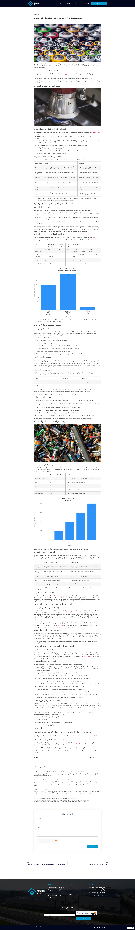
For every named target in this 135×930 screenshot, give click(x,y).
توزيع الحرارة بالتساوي (62, 73)
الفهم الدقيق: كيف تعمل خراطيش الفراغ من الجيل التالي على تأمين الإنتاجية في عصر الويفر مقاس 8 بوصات (59, 771)
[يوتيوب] (95, 927)
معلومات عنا (67, 3)
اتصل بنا (87, 3)
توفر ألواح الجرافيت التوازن (59, 595)
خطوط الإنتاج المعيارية (86, 656)
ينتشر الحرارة (78, 742)
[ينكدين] (97, 927)
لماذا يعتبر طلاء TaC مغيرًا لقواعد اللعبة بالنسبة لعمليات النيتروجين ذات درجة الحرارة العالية (55, 798)
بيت (61, 3)
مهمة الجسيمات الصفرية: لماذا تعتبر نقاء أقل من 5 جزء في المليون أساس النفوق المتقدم (54, 779)
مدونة (80, 3)
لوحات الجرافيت (96, 237)
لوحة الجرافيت (95, 64)
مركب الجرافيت (59, 625)
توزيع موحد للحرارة (95, 132)
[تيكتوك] (105, 927)
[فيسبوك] (102, 927)
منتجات (75, 3)
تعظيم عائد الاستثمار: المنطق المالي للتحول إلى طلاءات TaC (48, 789)
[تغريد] (100, 927)
